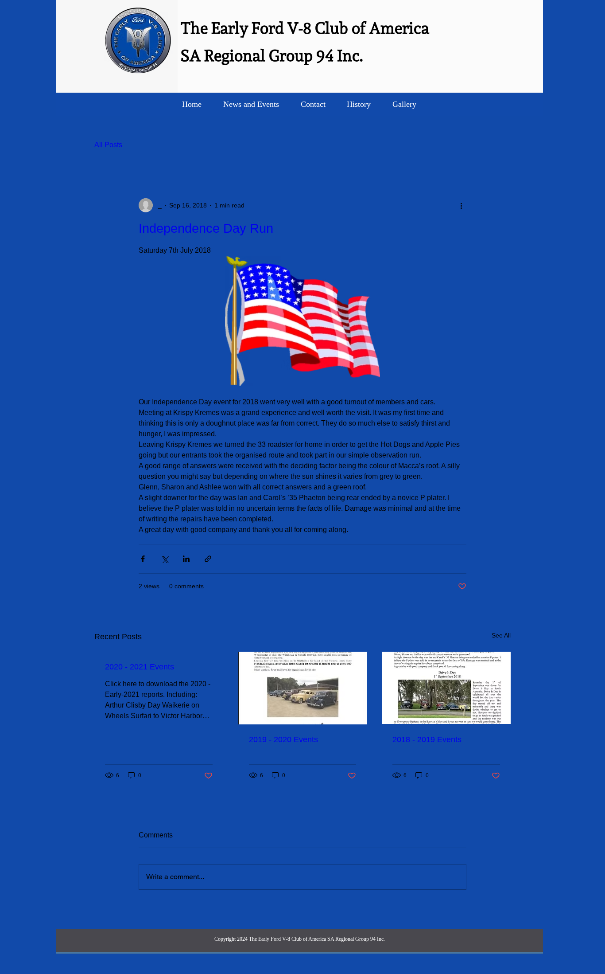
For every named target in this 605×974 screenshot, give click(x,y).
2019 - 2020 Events (283, 739)
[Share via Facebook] (143, 559)
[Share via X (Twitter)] (164, 559)
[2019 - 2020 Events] (302, 688)
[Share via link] (208, 559)
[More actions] (461, 205)
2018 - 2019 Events (427, 739)
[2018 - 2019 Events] (446, 688)
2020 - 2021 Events (139, 666)
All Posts (108, 145)
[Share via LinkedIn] (186, 559)
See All (501, 635)
